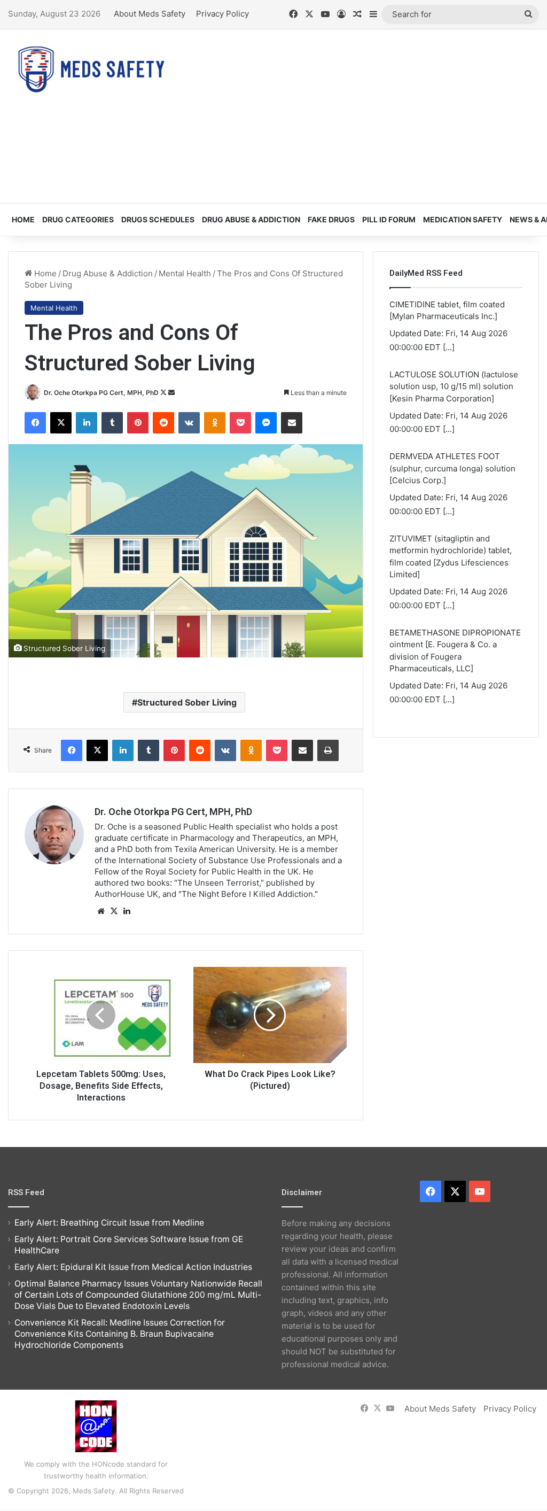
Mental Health (185, 273)
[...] (449, 347)
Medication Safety (462, 219)
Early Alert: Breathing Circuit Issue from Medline (109, 1223)
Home (23, 219)
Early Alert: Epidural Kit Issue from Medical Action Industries (133, 1267)
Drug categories (78, 219)
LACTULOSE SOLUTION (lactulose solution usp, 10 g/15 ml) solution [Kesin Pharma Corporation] (453, 386)
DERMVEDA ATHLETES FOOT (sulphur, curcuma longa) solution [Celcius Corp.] (452, 468)
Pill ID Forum (389, 219)
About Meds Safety (149, 14)
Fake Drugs (331, 219)
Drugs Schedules (157, 219)
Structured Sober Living (187, 702)
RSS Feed (26, 1192)
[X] (113, 911)
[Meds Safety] (91, 69)
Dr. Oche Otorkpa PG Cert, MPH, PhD (101, 393)
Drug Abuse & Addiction (251, 219)
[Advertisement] (368, 115)
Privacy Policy (222, 14)
